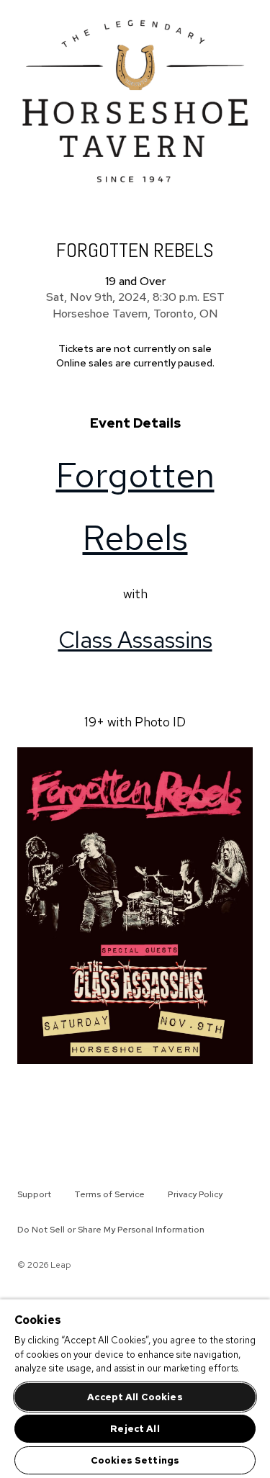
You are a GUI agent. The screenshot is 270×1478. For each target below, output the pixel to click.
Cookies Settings (135, 1460)
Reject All (134, 1429)
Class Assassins (135, 639)
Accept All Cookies (134, 1397)
